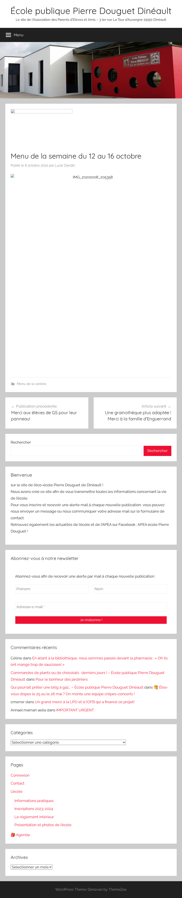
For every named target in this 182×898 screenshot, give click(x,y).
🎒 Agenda (20, 835)
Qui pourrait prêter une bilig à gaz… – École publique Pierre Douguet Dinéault (77, 687)
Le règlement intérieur (34, 817)
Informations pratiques (33, 800)
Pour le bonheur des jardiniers (62, 679)
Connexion (20, 775)
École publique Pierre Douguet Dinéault (91, 10)
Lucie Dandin (65, 165)
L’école (16, 791)
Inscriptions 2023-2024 (33, 808)
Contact (17, 783)
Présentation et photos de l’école (42, 825)
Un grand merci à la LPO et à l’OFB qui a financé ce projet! (85, 702)
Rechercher (21, 442)
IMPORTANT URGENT (75, 710)
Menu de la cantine (31, 384)
